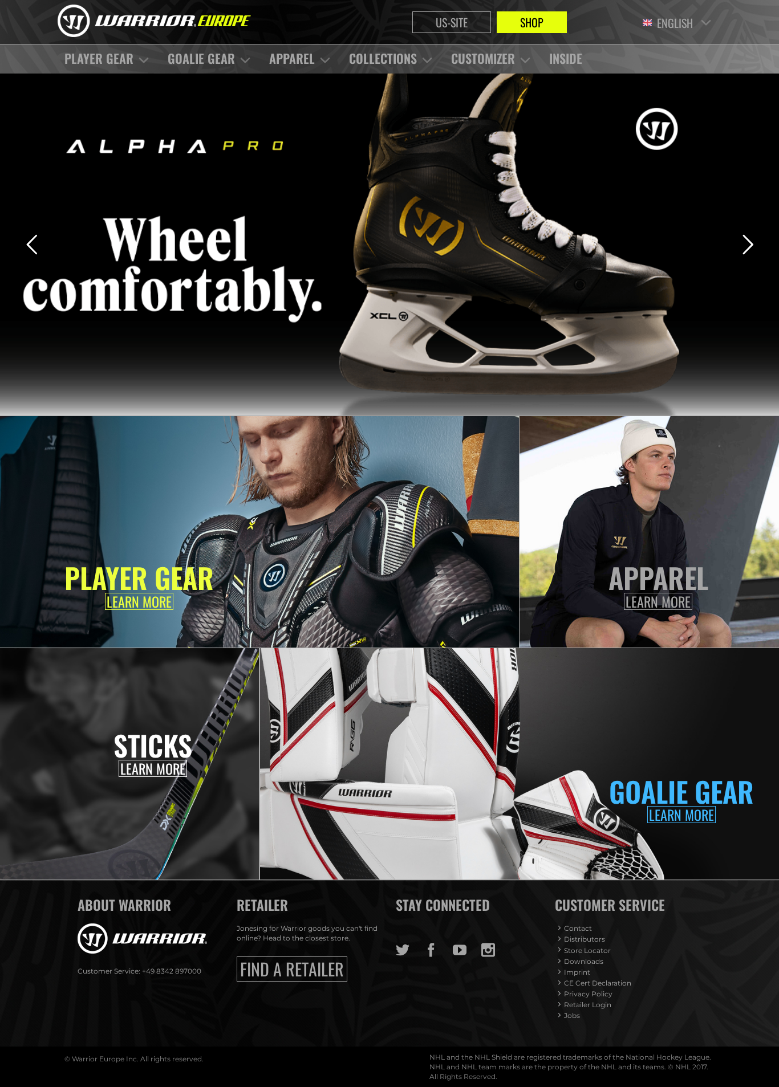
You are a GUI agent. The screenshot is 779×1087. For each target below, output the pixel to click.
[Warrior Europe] (154, 22)
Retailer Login (587, 1004)
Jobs (572, 1015)
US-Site (452, 22)
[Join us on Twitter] (410, 950)
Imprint (577, 972)
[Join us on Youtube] (467, 950)
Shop (531, 22)
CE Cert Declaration (597, 983)
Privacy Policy (588, 994)
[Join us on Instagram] (495, 950)
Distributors (584, 939)
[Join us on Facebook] (438, 950)
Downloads (583, 961)
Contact (578, 928)
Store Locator (587, 950)
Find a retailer (292, 969)
